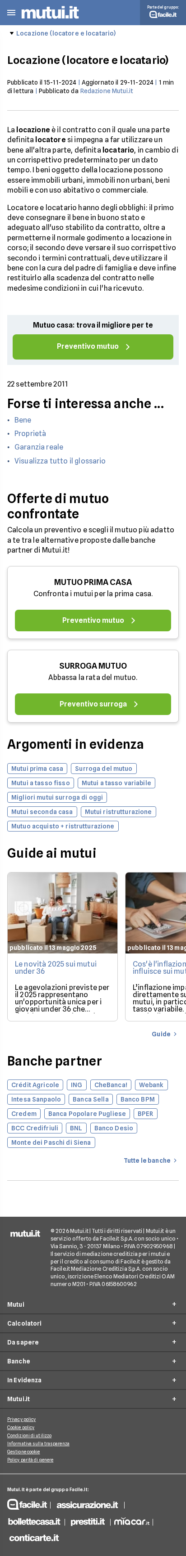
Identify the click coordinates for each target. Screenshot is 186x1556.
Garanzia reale (38, 447)
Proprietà (30, 433)
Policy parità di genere (30, 1459)
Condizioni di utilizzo (29, 1435)
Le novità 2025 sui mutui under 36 (56, 968)
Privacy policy (21, 1419)
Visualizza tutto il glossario (60, 461)
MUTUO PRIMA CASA (93, 582)
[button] (11, 12)
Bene (23, 420)
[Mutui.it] (50, 20)
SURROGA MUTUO (93, 665)
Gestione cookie (23, 1451)
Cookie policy (20, 1427)
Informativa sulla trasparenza (38, 1443)
